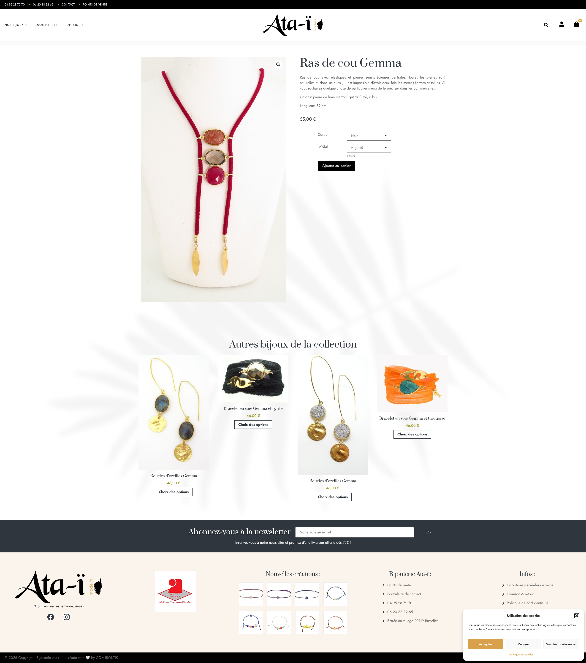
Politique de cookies (521, 654)
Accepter (485, 644)
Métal (323, 146)
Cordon (323, 134)
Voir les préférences (561, 644)
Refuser (523, 644)
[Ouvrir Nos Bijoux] (26, 25)
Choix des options (174, 492)
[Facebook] (50, 617)
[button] (577, 615)
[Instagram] (66, 617)
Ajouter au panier (336, 165)
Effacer (351, 156)
